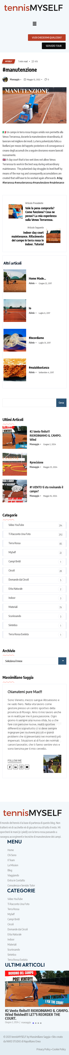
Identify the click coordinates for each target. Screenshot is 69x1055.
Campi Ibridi (15, 561)
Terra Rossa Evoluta (19, 634)
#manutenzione (20, 69)
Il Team (11, 860)
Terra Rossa (14, 543)
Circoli (12, 570)
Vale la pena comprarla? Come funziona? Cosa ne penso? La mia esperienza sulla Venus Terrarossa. (41, 214)
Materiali (13, 607)
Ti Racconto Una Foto (20, 534)
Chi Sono (12, 855)
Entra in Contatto (16, 880)
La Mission (13, 865)
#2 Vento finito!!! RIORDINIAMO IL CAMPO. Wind (45, 435)
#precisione (36, 462)
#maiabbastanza (39, 367)
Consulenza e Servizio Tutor (21, 885)
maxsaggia (14, 79)
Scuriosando (15, 616)
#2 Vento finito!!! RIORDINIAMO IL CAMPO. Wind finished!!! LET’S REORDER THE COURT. (36, 1014)
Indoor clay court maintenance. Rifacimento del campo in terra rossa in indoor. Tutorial (28, 238)
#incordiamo (36, 338)
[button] (34, 23)
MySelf (8, 61)
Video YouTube (16, 525)
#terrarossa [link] (8, 182)
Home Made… (37, 278)
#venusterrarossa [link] (23, 182)
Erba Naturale (15, 588)
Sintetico (13, 625)
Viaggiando (13, 875)
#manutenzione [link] (41, 182)
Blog (10, 870)
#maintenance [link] (57, 182)
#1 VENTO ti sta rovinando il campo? (46, 489)
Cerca (61, 402)
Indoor (12, 597)
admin (32, 283)
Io (30, 308)
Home (11, 850)
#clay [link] (59, 178)
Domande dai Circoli (19, 579)
